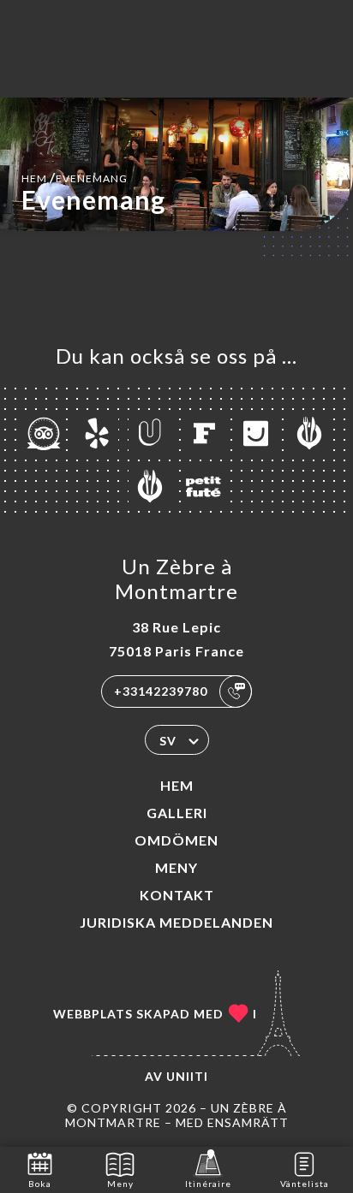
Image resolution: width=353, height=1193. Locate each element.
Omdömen (176, 840)
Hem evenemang (74, 177)
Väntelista (304, 1183)
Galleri (177, 812)
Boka (39, 1183)
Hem (177, 785)
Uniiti (187, 1076)
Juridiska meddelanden (176, 922)
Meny (176, 867)
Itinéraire (208, 1183)
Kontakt (177, 895)
